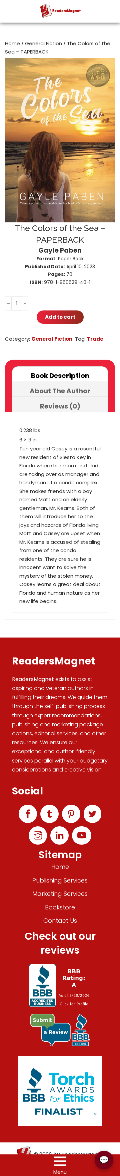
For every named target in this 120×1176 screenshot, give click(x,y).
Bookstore (60, 907)
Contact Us (60, 920)
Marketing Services (60, 893)
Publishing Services (60, 880)
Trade (95, 338)
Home (12, 43)
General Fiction (43, 43)
